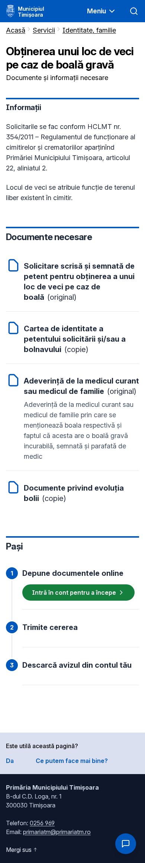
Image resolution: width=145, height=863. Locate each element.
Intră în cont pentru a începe (74, 592)
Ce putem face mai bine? (72, 760)
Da (10, 760)
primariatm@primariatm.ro (57, 832)
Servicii (44, 30)
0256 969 (42, 823)
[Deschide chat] (125, 843)
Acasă (15, 30)
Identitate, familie (89, 30)
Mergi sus (19, 849)
